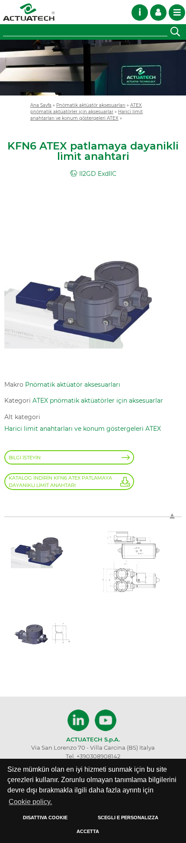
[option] (93, 67)
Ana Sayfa (40, 105)
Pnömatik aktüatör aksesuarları (90, 105)
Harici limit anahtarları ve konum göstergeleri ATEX (82, 429)
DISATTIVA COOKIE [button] (45, 817)
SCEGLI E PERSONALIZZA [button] (128, 817)
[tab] (93, 511)
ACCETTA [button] (88, 831)
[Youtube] (106, 720)
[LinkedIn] (79, 720)
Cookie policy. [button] (30, 801)
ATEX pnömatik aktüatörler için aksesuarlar (97, 400)
